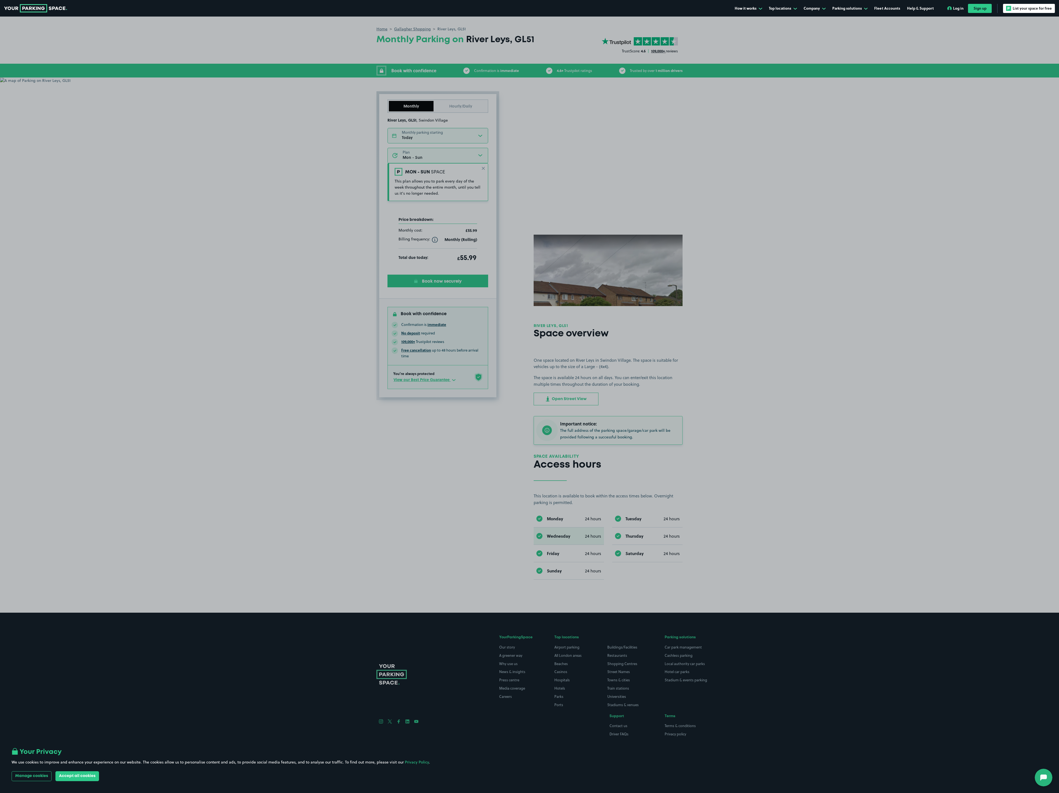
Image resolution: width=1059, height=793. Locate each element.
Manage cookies (31, 776)
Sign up (980, 8)
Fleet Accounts (887, 8)
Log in (958, 8)
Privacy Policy (417, 762)
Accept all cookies (77, 776)
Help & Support (920, 8)
